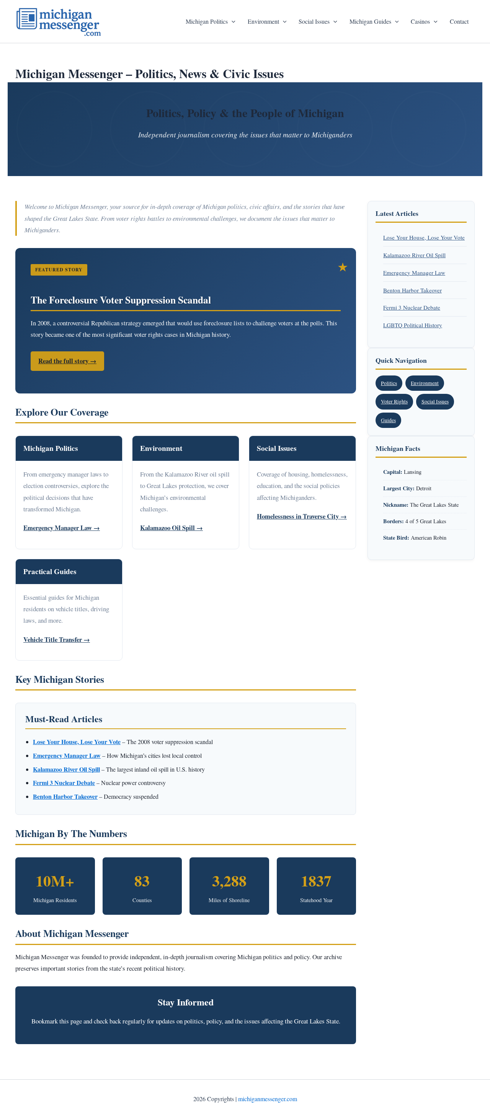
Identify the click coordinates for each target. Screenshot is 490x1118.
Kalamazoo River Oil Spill (414, 255)
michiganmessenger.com (267, 1099)
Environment (263, 21)
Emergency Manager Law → (61, 527)
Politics (389, 383)
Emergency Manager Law (414, 272)
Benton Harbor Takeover (412, 290)
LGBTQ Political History (412, 325)
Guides (388, 420)
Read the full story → (67, 361)
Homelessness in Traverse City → (302, 516)
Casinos (420, 21)
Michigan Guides (370, 21)
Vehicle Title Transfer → (56, 639)
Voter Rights (394, 401)
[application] (231, 21)
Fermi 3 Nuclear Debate (411, 307)
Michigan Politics (207, 21)
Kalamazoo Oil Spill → (171, 527)
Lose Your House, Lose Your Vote (424, 237)
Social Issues (314, 21)
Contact (459, 21)
